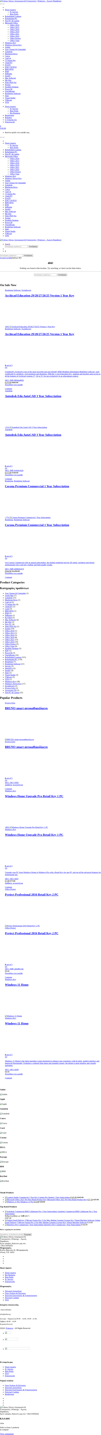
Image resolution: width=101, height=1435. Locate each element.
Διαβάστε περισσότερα (14, 785)
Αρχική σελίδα (6, 258)
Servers (8, 666)
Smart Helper (15, 7)
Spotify (8, 76)
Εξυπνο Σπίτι (10, 688)
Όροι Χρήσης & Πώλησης (15, 1293)
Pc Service (14, 12)
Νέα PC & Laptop (12, 21)
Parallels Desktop (11, 87)
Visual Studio (10, 98)
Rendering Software (13, 93)
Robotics (8, 118)
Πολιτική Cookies (12, 1298)
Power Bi (8, 89)
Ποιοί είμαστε (10, 10)
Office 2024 (14, 36)
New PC (8, 624)
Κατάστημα (9, 115)
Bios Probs (14, 14)
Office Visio (14, 41)
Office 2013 (14, 27)
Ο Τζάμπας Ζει (11, 120)
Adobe (7, 47)
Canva (7, 56)
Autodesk (8, 52)
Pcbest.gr (9, 1328)
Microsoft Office (11, 23)
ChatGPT (8, 63)
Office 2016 (14, 30)
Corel (7, 609)
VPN (7, 102)
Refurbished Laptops (13, 16)
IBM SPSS (9, 69)
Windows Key (10, 43)
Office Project (15, 38)
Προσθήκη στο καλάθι (14, 385)
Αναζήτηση (33, 246)
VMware (8, 100)
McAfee (8, 80)
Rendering (9, 481)
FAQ (7, 1300)
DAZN (8, 65)
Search (7, 244)
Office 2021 (14, 34)
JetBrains (8, 74)
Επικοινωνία (10, 122)
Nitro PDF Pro (10, 82)
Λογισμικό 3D (10, 690)
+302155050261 (5, 1310)
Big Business (15, 113)
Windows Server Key (13, 45)
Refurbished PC (11, 19)
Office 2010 (14, 25)
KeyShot (8, 618)
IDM (7, 71)
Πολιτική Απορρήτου (13, 1291)
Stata (7, 96)
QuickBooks (10, 91)
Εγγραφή (27, 1234)
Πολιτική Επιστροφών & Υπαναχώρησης (21, 1295)
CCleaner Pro (10, 60)
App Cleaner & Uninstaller (15, 49)
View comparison (7, 1434)
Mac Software (10, 78)
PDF (7, 651)
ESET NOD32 (11, 67)
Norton (7, 85)
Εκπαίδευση (26, 290)
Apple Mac (9, 596)
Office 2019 (14, 32)
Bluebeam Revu (11, 54)
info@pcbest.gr (5, 1314)
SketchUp (9, 668)
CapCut (8, 58)
